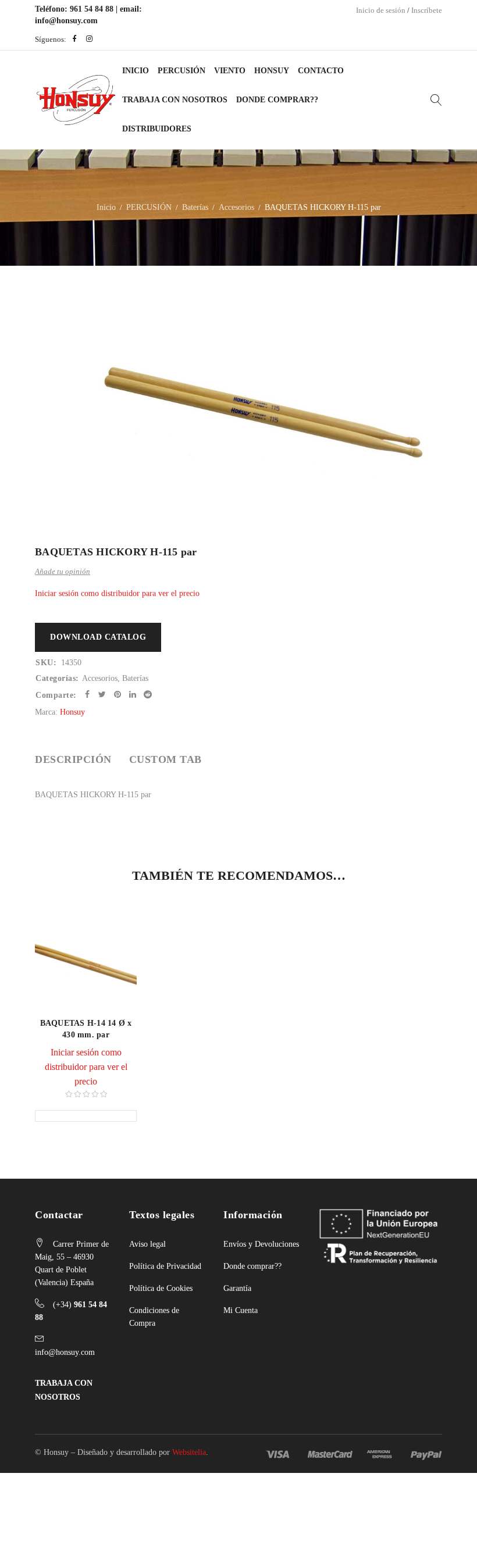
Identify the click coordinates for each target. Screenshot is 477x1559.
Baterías (195, 207)
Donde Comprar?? (277, 99)
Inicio (135, 70)
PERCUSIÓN (181, 70)
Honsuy (271, 70)
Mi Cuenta (240, 1310)
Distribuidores (156, 128)
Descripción (73, 759)
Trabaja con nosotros (174, 99)
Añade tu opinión (62, 571)
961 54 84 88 (91, 9)
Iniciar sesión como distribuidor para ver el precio (117, 593)
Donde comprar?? (252, 1266)
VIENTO (229, 70)
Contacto (321, 70)
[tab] (73, 759)
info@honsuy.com (66, 20)
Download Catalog (98, 637)
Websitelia (189, 1452)
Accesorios (236, 207)
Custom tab (165, 759)
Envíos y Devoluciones (261, 1244)
